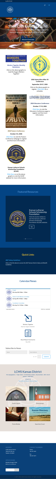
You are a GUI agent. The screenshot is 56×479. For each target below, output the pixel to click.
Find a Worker (16, 424)
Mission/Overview (28, 39)
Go (32, 227)
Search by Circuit (40, 424)
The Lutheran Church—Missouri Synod (28, 381)
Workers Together (28, 324)
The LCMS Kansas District (28, 26)
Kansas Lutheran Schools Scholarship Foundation (38, 212)
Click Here (9, 137)
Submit (46, 357)
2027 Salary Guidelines (13, 260)
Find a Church (16, 403)
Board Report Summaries (28, 339)
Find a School (40, 403)
